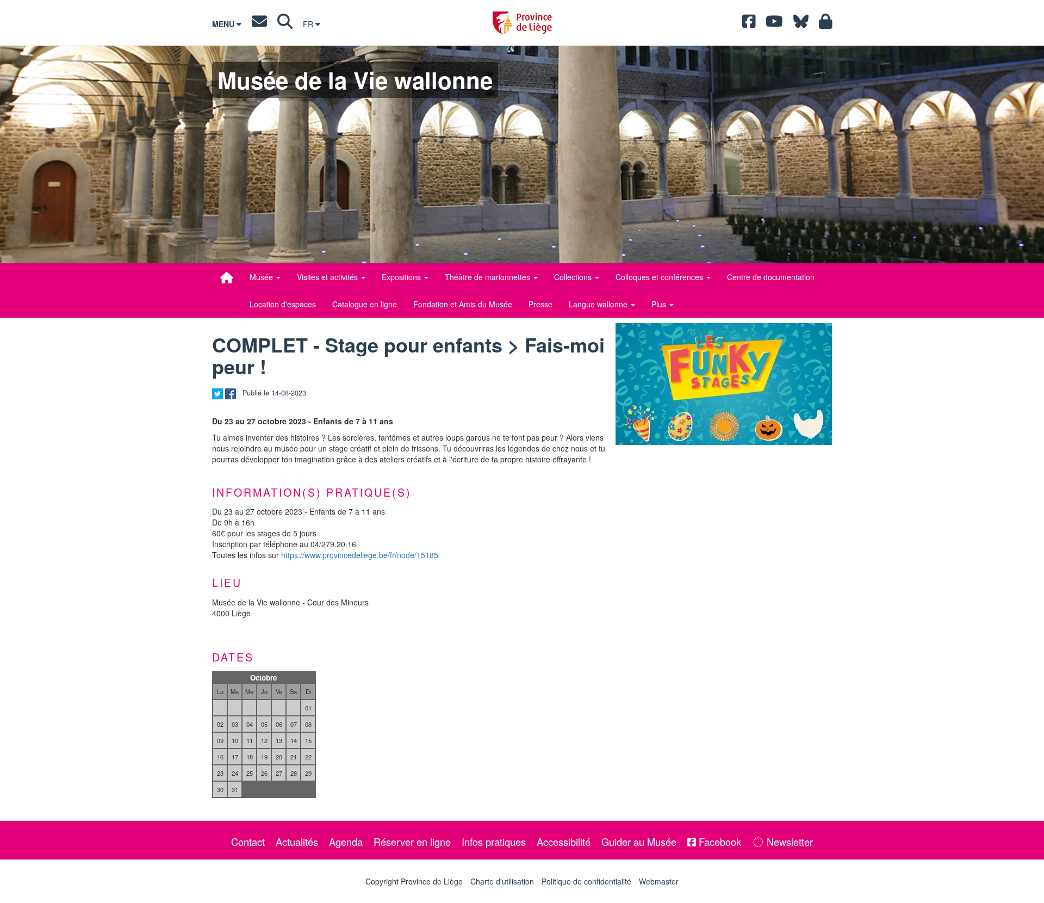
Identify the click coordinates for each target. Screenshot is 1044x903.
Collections (574, 276)
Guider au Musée (638, 841)
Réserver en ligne (412, 841)
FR (309, 23)
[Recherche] (285, 23)
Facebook (718, 841)
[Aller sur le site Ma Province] (825, 23)
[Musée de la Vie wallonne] (226, 277)
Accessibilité (564, 841)
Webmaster (659, 881)
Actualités (297, 841)
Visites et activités (328, 276)
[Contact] (259, 23)
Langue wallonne (599, 304)
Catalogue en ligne (364, 304)
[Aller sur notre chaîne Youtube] (774, 23)
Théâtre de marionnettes (488, 276)
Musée (262, 276)
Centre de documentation (771, 276)
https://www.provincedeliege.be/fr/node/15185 (359, 554)
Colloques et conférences (660, 276)
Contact (248, 841)
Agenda (346, 841)
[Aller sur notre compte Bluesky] (801, 23)
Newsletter (788, 841)
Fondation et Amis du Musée (462, 304)
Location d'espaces (283, 304)
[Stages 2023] (724, 384)
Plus (659, 304)
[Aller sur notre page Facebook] (749, 23)
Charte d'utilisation (502, 881)
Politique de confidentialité (586, 881)
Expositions (402, 276)
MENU (224, 23)
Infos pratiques (494, 841)
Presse (540, 304)
